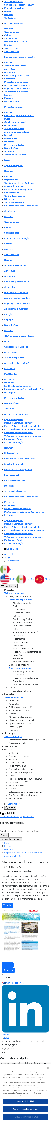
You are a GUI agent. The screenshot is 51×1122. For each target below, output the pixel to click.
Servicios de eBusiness (15, 202)
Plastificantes (10, 138)
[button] (6, 569)
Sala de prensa (11, 48)
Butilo (7, 118)
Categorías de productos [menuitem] (20, 599)
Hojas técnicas (11, 179)
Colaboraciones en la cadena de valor (21, 205)
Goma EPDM (10, 125)
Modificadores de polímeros (17, 385)
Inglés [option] (13, 579)
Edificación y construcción (16, 75)
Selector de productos (14, 186)
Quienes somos (11, 32)
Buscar (4, 835)
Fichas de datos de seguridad (18, 189)
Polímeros (9, 141)
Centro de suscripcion (14, 195)
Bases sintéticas (11, 101)
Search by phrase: (8, 831)
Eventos (8, 45)
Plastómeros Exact (13, 439)
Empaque (8, 98)
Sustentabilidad (11, 38)
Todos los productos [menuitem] (14, 593)
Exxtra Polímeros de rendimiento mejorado (24, 429)
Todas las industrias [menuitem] (13, 697)
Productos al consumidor (16, 81)
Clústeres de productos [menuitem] (20, 668)
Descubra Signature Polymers (18, 422)
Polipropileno (10, 392)
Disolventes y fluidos (14, 144)
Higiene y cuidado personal (17, 88)
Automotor (9, 72)
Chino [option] (47, 579)
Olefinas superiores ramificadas (19, 115)
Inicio (6, 842)
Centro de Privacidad (25, 1101)
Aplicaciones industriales (16, 91)
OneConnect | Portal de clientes (19, 182)
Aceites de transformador (16, 154)
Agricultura (9, 68)
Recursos (8, 846)
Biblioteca (9, 199)
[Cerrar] (48, 1068)
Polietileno (9, 382)
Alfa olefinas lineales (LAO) (17, 131)
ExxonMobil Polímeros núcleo (18, 432)
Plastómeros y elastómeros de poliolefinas (24, 389)
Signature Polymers (13, 165)
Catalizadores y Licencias (16, 122)
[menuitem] (12, 548)
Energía (8, 95)
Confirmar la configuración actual (25, 1117)
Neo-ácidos (9, 135)
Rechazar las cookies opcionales (25, 1109)
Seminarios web (11, 51)
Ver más (7, 905)
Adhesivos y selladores (15, 65)
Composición (10, 78)
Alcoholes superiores (14, 128)
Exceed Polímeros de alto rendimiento (22, 426)
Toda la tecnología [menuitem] (13, 736)
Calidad (7, 35)
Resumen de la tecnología (16, 41)
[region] (25, 1093)
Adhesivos (9, 151)
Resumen (8, 28)
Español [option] (31, 579)
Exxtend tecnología (13, 442)
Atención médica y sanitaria (17, 85)
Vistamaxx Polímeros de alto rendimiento (24, 435)
